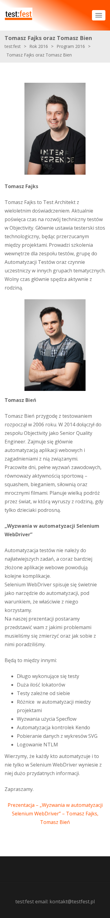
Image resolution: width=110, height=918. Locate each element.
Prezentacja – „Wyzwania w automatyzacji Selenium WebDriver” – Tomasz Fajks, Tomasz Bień (55, 813)
